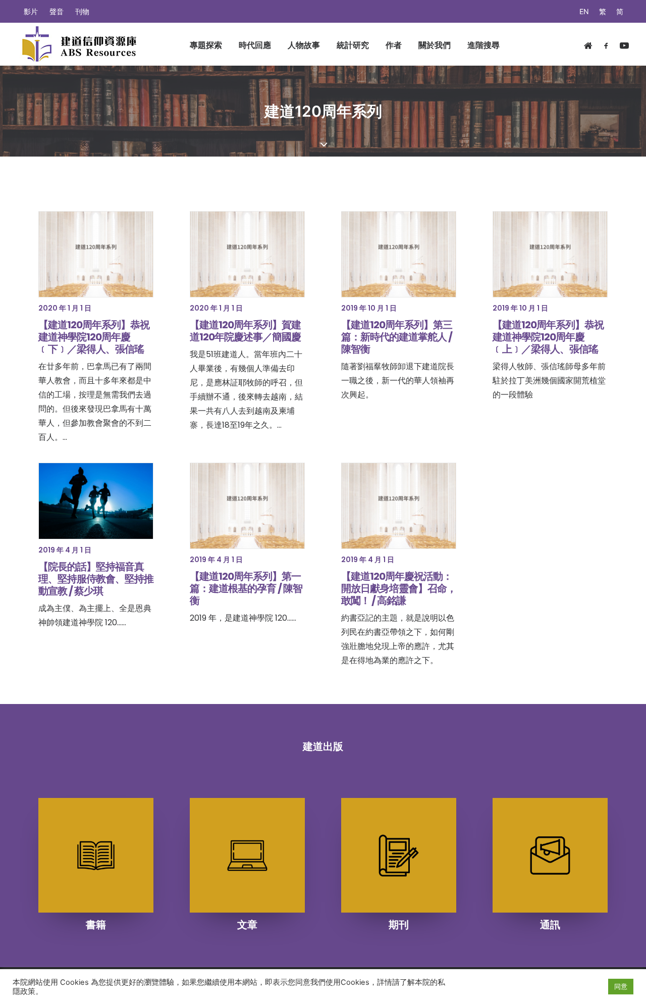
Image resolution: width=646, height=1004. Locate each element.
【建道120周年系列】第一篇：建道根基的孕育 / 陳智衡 (246, 588)
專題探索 (206, 45)
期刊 (399, 925)
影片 (31, 11)
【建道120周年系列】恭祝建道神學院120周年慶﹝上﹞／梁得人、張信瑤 (548, 337)
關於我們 (434, 45)
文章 (247, 925)
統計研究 (353, 45)
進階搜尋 (483, 45)
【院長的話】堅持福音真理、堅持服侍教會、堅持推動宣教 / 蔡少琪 (95, 579)
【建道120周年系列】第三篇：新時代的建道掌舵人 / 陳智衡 (396, 337)
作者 (394, 45)
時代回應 (255, 45)
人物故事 (304, 45)
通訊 (550, 925)
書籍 (96, 925)
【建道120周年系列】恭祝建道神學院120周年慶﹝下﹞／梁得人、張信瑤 (93, 337)
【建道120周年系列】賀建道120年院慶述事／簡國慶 (245, 331)
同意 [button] (620, 986)
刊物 (82, 11)
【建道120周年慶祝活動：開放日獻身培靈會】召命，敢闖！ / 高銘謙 (398, 588)
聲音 (56, 11)
